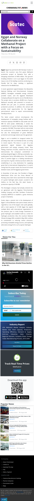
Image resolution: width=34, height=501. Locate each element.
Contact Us (6, 464)
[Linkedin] (17, 62)
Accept (4, 499)
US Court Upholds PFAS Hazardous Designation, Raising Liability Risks (18, 426)
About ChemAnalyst (8, 462)
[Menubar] (32, 3)
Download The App (8, 467)
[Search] (29, 12)
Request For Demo (17, 346)
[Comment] (24, 62)
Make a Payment (7, 472)
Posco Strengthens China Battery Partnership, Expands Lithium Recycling (19, 408)
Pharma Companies (8, 481)
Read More (17, 370)
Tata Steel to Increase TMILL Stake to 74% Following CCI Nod (20, 417)
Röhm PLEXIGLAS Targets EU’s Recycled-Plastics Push (19, 435)
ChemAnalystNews (17, 7)
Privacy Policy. (20, 492)
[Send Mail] (20, 62)
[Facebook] (10, 62)
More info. (7, 495)
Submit (17, 315)
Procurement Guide (8, 483)
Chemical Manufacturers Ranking (12, 478)
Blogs (4, 486)
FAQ (4, 469)
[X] (13, 62)
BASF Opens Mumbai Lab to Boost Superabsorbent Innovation (17, 444)
